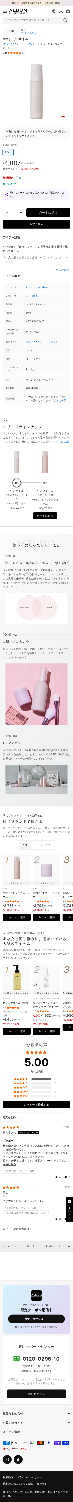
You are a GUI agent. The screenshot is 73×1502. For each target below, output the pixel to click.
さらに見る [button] (9, 1164)
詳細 (57, 3)
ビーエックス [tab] (43, 845)
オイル (41, 44)
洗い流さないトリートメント (19, 44)
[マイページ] (61, 11)
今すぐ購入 (36, 224)
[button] (14, 53)
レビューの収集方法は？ (17, 1229)
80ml (8, 152)
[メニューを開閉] (5, 11)
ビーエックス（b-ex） (38, 287)
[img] (11, 1127)
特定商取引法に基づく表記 (18, 1483)
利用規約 (8, 1477)
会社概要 (42, 1483)
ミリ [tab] (24, 845)
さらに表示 (60, 400)
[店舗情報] (54, 11)
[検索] (65, 20)
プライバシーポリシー (29, 1477)
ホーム (6, 1246)
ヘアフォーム (45, 492)
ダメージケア (54, 44)
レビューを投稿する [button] (36, 1104)
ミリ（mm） (33, 295)
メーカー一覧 (21, 1246)
